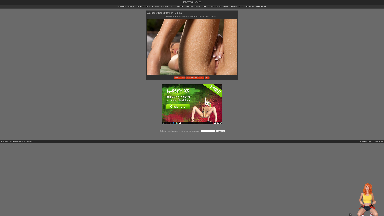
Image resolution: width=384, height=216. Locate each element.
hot (207, 77)
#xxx (172, 6)
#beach (197, 6)
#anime (225, 6)
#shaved (233, 6)
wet (176, 77)
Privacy (19, 141)
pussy (182, 77)
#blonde (131, 6)
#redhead (139, 6)
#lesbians (164, 6)
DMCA (24, 141)
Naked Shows (261, 6)
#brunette (122, 6)
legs (202, 77)
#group (241, 6)
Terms (14, 141)
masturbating (192, 77)
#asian (218, 6)
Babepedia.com (6, 141)
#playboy (180, 6)
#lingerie (189, 6)
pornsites (250, 6)
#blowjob (149, 6)
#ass (204, 6)
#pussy (211, 6)
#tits (157, 6)
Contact (30, 141)
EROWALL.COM (192, 2)
